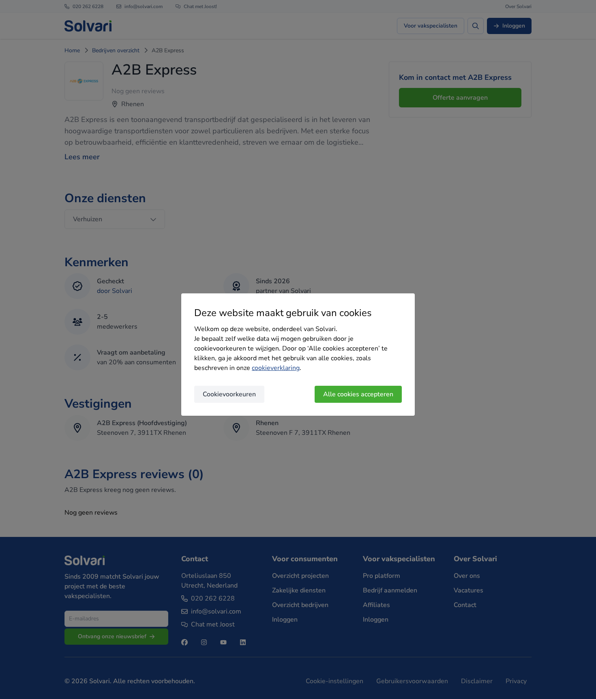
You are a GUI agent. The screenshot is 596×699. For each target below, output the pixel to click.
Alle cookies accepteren (358, 394)
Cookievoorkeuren (229, 394)
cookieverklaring (276, 367)
